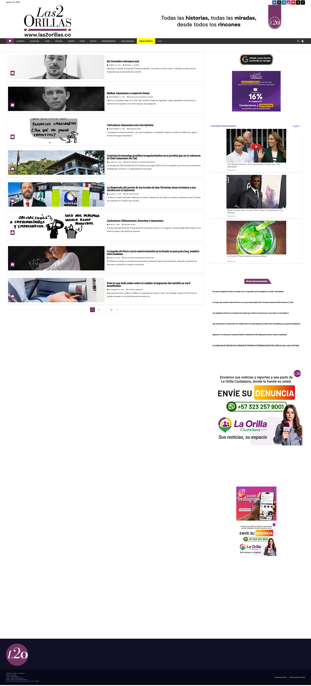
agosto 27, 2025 (115, 162)
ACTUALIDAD (34, 41)
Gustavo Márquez (135, 289)
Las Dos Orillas (132, 194)
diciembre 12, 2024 (116, 289)
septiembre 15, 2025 (117, 129)
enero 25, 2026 (115, 65)
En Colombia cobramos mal (123, 61)
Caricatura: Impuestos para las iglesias (130, 125)
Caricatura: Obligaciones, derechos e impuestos (135, 220)
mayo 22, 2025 (114, 224)
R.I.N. (160, 41)
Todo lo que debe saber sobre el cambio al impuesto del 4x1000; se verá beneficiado (148, 284)
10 (111, 309)
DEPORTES (59, 41)
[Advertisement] (256, 464)
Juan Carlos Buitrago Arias (141, 97)
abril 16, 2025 (114, 258)
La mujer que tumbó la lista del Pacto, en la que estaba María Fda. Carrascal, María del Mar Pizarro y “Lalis (252, 302)
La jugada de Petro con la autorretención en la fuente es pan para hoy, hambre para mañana (153, 252)
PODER (47, 41)
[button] (298, 41)
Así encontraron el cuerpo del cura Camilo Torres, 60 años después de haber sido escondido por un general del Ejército (256, 323)
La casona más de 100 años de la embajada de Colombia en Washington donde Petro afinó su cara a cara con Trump (255, 345)
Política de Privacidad (297, 677)
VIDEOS (82, 41)
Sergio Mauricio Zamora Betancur (140, 162)
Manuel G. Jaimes (132, 65)
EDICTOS (93, 41)
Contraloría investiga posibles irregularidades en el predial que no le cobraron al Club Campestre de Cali (154, 157)
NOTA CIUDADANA (127, 41)
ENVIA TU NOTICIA (146, 41)
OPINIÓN (71, 41)
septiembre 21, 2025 (117, 97)
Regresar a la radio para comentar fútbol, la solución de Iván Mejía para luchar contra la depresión (249, 334)
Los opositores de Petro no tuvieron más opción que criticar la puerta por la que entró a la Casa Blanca (250, 313)
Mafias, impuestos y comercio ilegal (128, 93)
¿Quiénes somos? (280, 677)
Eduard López (135, 129)
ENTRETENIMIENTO (109, 41)
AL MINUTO (21, 41)
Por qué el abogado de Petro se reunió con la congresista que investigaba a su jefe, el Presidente (248, 291)
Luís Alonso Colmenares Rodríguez (139, 258)
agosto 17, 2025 (115, 194)
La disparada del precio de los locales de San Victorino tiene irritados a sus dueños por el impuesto (151, 188)
